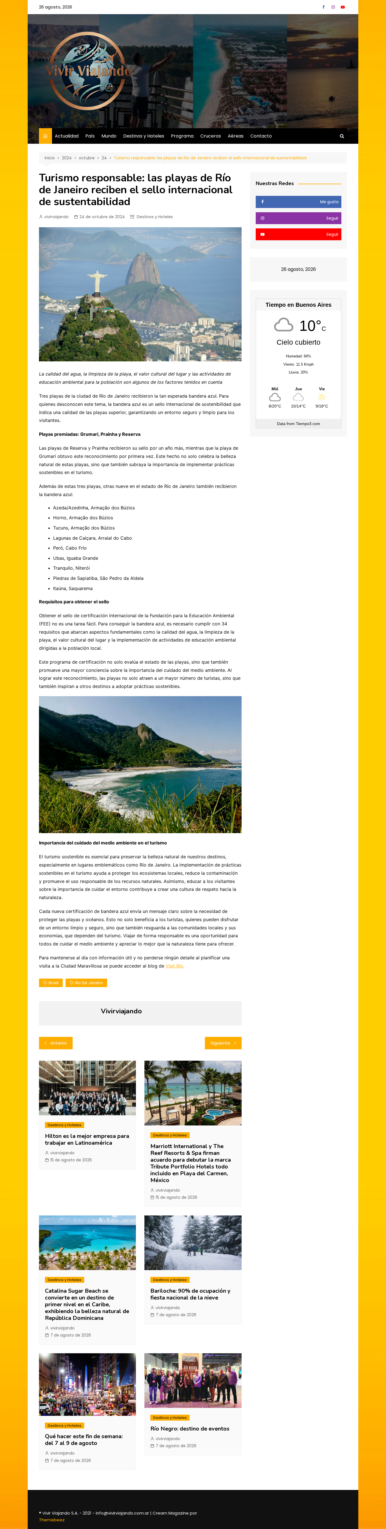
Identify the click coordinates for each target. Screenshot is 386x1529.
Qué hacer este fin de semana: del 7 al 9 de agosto (84, 1440)
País (90, 136)
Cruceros (210, 136)
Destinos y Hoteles (143, 136)
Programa (182, 136)
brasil (53, 983)
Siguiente (220, 1043)
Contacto (261, 136)
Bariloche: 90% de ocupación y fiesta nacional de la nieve (190, 1294)
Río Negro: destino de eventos (189, 1429)
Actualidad (67, 136)
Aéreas (236, 136)
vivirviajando (56, 217)
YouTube (343, 7)
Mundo (108, 136)
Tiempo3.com (308, 423)
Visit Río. (175, 966)
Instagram (333, 7)
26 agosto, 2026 (55, 7)
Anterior (58, 1043)
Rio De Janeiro (89, 983)
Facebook (323, 7)
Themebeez (52, 1520)
